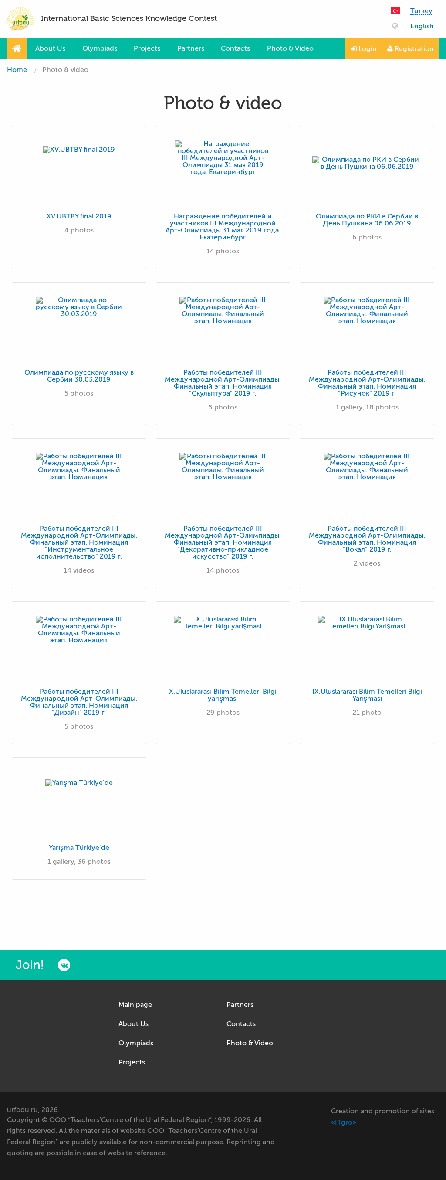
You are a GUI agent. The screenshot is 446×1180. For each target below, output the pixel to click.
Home (17, 70)
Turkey (421, 11)
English (422, 26)
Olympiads (99, 48)
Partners (190, 48)
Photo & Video (290, 48)
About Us (50, 48)
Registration (413, 49)
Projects (147, 48)
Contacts (235, 48)
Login (367, 49)
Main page (135, 1005)
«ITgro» (343, 1122)
